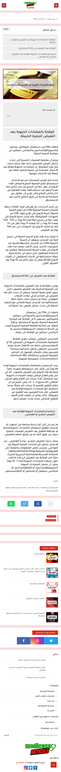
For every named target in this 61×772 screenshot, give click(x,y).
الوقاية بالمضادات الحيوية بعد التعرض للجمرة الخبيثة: (34, 41)
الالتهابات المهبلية (37, 584)
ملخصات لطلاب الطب (44, 696)
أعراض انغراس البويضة (35, 599)
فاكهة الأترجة (39, 554)
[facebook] (23, 640)
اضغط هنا (49, 722)
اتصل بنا (50, 711)
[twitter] (51, 640)
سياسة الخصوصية (46, 706)
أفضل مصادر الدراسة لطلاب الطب (31, 660)
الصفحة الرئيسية (47, 691)
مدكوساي (20, 763)
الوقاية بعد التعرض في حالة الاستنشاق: (37, 48)
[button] (38, 504)
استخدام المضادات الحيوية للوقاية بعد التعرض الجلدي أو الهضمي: (33, 55)
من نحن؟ (50, 701)
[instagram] (37, 640)
